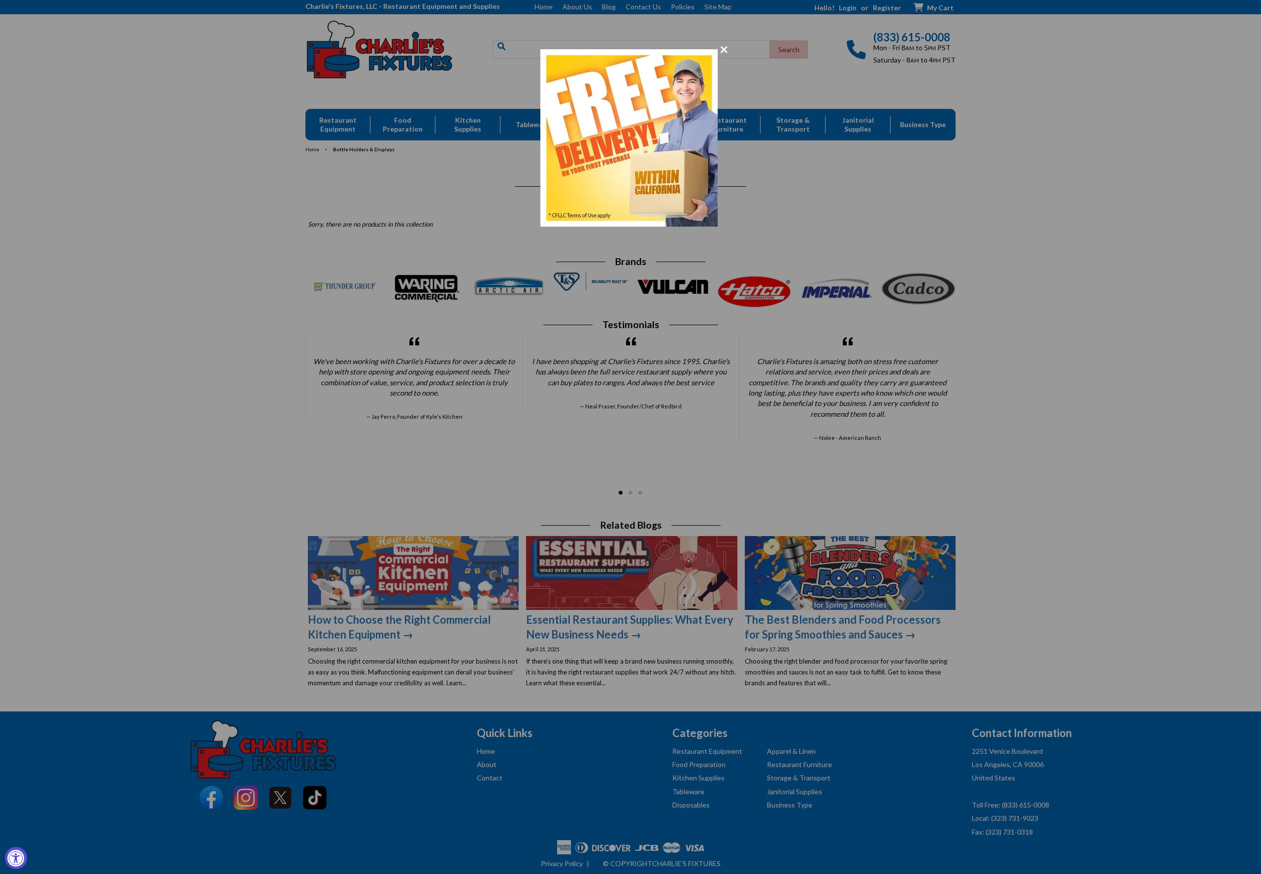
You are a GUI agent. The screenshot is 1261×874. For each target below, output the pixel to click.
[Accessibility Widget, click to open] (16, 858)
